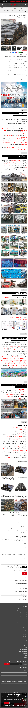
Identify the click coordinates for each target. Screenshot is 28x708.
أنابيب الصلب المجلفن (23, 612)
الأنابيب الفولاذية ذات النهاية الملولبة (20, 616)
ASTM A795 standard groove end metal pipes (20, 57)
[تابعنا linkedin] (18, 661)
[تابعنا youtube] (23, 661)
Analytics (16, 705)
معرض (26, 638)
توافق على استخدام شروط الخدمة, (18, 570)
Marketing (5, 705)
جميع (23, 8)
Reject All (21, 702)
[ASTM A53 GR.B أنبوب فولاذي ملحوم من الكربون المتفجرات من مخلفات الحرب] (20, 487)
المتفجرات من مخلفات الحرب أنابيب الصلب (19, 608)
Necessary (22, 705)
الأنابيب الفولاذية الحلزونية (22, 614)
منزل (26, 8)
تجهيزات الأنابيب (24, 625)
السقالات (25, 620)
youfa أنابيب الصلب (23, 532)
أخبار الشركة (25, 636)
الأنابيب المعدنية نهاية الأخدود (15, 529)
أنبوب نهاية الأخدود (9, 531)
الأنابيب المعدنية (24, 529)
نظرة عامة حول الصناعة (23, 649)
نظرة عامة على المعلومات (22, 651)
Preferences (10, 705)
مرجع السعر (25, 653)
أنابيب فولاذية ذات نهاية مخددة (21, 618)
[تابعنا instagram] (12, 661)
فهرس (26, 640)
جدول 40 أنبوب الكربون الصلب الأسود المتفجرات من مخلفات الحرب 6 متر (8, 478)
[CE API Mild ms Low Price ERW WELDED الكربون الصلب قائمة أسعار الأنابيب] (20, 505)
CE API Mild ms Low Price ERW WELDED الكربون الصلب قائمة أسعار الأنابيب (21, 514)
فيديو (26, 655)
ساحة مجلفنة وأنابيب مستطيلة (21, 622)
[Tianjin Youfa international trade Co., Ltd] (13, 5)
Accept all (7, 702)
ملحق (24, 566)
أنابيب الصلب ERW (17, 8)
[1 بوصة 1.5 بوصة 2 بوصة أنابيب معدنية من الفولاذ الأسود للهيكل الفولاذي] (7, 505)
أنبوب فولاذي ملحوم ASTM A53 (21, 477)
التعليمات (25, 657)
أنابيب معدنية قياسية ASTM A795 (20, 531)
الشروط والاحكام (12, 570)
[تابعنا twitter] (15, 661)
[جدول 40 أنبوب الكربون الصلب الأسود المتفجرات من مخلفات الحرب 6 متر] (7, 469)
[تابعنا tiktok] (9, 661)
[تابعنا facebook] (20, 661)
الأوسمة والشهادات (23, 642)
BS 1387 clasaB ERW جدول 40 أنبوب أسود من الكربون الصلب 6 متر (7, 496)
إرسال (24, 573)
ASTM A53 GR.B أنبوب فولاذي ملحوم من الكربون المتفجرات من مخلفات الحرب (21, 496)
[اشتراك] (7, 664)
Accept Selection (14, 702)
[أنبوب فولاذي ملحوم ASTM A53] (20, 469)
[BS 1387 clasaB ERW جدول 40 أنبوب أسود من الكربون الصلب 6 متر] (7, 487)
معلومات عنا (25, 630)
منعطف (25, 632)
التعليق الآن (10, 521)
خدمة (26, 647)
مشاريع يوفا (25, 634)
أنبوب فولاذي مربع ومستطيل (22, 610)
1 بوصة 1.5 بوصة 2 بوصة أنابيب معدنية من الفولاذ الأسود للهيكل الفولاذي (8, 514)
